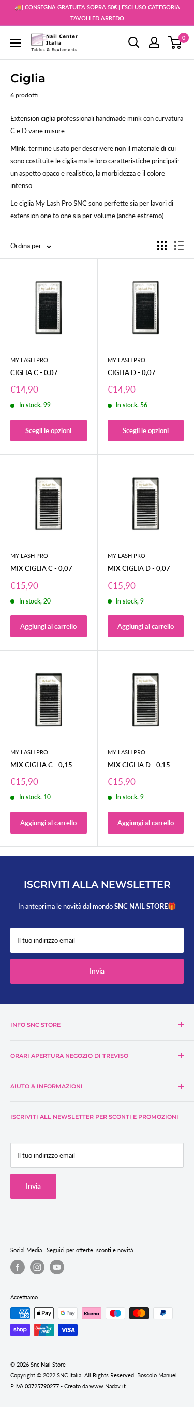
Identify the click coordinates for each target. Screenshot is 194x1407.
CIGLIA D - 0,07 (132, 372)
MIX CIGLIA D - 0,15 (139, 764)
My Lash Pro (29, 359)
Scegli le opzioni (48, 430)
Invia (97, 971)
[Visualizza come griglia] (162, 245)
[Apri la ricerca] (134, 42)
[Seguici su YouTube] (57, 1267)
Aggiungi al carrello (48, 626)
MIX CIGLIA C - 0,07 (41, 568)
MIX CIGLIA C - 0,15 (41, 764)
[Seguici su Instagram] (37, 1267)
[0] (175, 42)
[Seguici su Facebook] (17, 1267)
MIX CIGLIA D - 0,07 (139, 568)
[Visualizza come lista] (179, 245)
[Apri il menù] (15, 43)
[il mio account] (154, 42)
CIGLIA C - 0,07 (34, 372)
